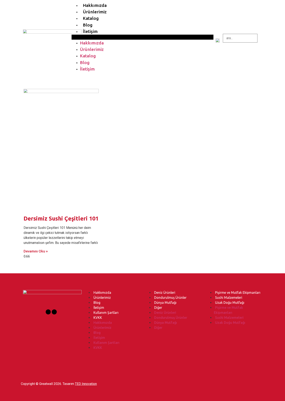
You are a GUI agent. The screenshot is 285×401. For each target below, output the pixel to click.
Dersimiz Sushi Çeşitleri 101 (61, 218)
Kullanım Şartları (106, 312)
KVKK (97, 317)
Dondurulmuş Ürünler (170, 297)
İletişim (90, 31)
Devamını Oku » (36, 251)
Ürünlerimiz (95, 11)
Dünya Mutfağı (165, 302)
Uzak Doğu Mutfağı (229, 302)
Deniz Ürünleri (164, 292)
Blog (87, 25)
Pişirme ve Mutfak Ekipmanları (237, 292)
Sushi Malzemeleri (228, 297)
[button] (142, 37)
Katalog (91, 18)
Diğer (158, 307)
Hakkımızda (95, 5)
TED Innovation (86, 384)
